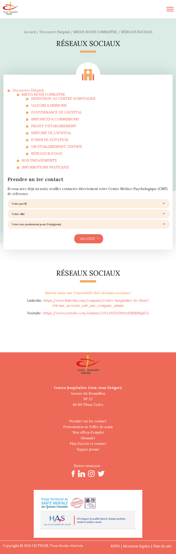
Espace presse (88, 449)
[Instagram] (91, 476)
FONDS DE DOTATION (49, 140)
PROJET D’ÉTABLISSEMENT (53, 126)
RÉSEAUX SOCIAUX (46, 154)
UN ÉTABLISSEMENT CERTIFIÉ (56, 147)
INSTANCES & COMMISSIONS (55, 119)
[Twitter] (101, 475)
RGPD (115, 546)
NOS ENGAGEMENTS (39, 160)
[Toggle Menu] (170, 9)
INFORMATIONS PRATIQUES (45, 167)
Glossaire (88, 438)
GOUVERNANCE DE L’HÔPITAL (56, 112)
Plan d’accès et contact (88, 444)
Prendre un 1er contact (88, 421)
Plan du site (162, 546)
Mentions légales (136, 546)
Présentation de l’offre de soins (88, 427)
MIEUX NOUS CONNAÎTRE (43, 94)
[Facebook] (73, 476)
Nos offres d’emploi (88, 432)
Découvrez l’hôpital (28, 90)
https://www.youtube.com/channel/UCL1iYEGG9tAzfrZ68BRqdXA (96, 313)
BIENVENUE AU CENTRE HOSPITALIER (63, 99)
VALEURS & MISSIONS (48, 105)
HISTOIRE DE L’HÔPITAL (51, 133)
